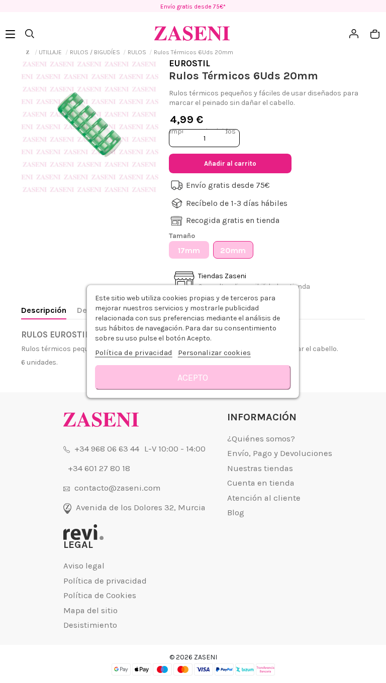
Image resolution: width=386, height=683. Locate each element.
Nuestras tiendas (260, 468)
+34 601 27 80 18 (99, 468)
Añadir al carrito (230, 163)
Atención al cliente (264, 498)
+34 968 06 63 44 (106, 448)
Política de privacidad (105, 581)
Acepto (192, 377)
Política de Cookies (99, 595)
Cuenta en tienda (261, 483)
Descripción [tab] (43, 310)
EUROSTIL (189, 63)
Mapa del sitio (90, 610)
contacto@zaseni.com (117, 488)
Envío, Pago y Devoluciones (279, 453)
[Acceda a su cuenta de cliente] (298, 163)
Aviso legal (84, 566)
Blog (235, 512)
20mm (233, 250)
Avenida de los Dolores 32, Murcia (141, 507)
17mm (189, 250)
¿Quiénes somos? (261, 438)
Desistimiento (90, 625)
